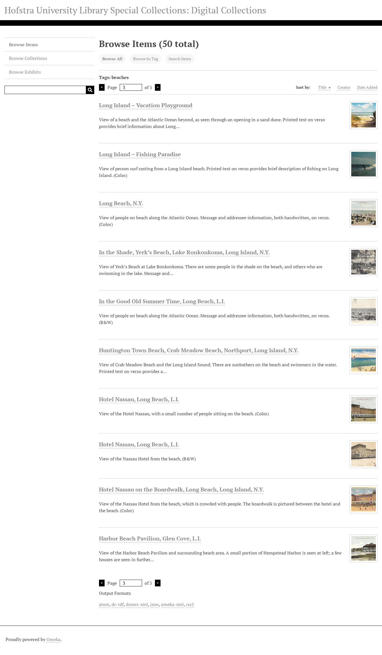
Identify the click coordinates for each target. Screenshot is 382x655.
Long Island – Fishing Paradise (140, 154)
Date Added (367, 87)
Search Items (180, 58)
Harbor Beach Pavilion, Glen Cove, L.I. (150, 538)
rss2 (190, 604)
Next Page (158, 87)
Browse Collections (28, 58)
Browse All (112, 58)
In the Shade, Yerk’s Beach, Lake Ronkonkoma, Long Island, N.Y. (184, 252)
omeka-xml (172, 604)
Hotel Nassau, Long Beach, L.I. (139, 399)
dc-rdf (118, 604)
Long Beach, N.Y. (121, 203)
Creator (344, 87)
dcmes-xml (137, 604)
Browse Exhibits (25, 72)
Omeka (53, 639)
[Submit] (90, 90)
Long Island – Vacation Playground (145, 105)
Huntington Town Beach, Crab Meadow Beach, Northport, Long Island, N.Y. (199, 350)
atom (104, 604)
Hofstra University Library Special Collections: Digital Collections (135, 10)
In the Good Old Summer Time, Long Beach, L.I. (162, 301)
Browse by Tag (145, 58)
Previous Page (102, 87)
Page (112, 87)
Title (322, 87)
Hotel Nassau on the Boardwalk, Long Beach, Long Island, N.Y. (181, 489)
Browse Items (23, 44)
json (154, 604)
